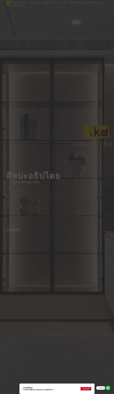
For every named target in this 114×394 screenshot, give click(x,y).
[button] (35, 2)
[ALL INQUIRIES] (108, 388)
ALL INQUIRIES (102, 388)
